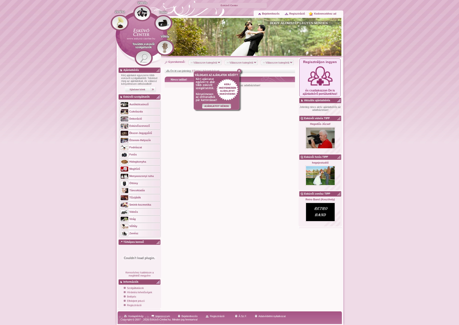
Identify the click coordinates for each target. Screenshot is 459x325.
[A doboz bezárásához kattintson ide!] (240, 71)
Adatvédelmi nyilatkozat (272, 316)
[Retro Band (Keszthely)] (320, 212)
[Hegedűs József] (320, 138)
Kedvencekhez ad (325, 13)
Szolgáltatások (135, 288)
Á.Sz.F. (243, 316)
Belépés (131, 296)
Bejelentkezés (270, 13)
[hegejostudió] (320, 175)
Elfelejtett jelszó (136, 300)
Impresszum (162, 316)
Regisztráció (297, 13)
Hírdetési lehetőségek (139, 292)
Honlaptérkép (135, 316)
